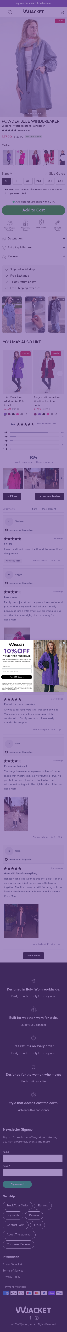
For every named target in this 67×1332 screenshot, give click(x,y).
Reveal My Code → (17, 677)
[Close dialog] (64, 643)
